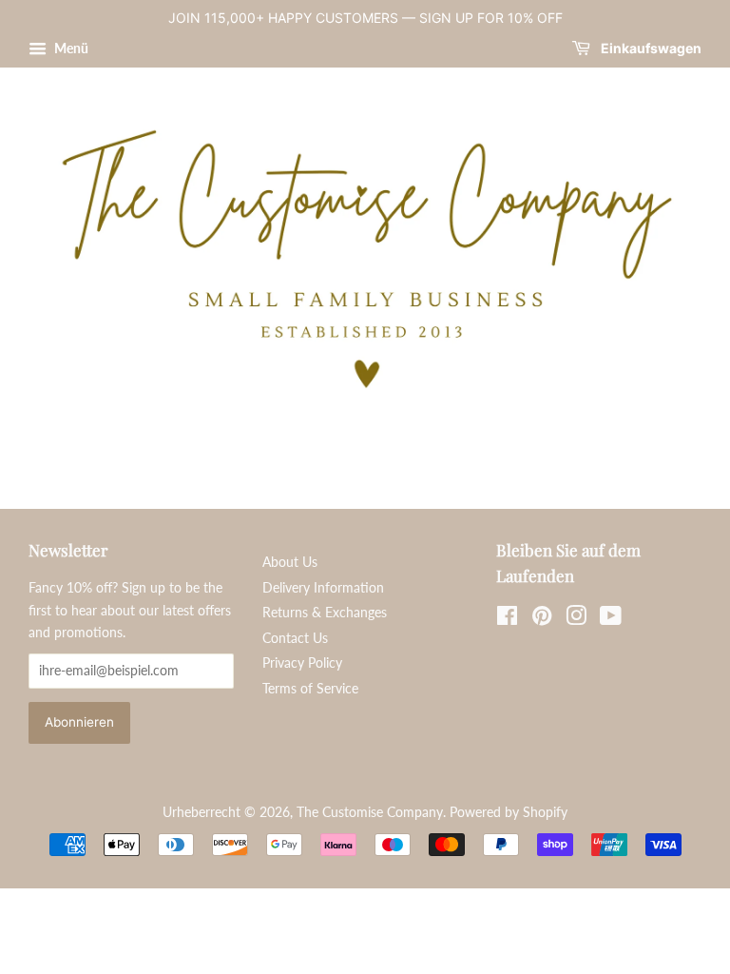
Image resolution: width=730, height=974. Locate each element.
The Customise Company (370, 812)
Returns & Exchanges (324, 612)
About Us (289, 562)
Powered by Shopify (508, 812)
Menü (69, 48)
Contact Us (295, 638)
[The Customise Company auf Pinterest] (541, 619)
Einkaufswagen (649, 48)
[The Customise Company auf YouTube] (611, 619)
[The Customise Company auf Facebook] (507, 619)
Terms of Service (310, 688)
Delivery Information (323, 587)
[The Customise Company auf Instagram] (576, 619)
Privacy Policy (302, 663)
